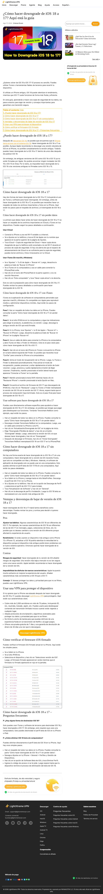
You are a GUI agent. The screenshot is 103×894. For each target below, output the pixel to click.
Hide (22, 110)
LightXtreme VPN (37, 596)
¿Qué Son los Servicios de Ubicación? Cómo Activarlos (85, 37)
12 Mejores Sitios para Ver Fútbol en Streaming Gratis (87, 53)
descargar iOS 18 (20, 141)
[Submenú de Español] (69, 5)
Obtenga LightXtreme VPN (16, 786)
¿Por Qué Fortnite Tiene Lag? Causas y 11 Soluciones (85, 45)
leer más (95, 59)
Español (65, 5)
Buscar (95, 24)
